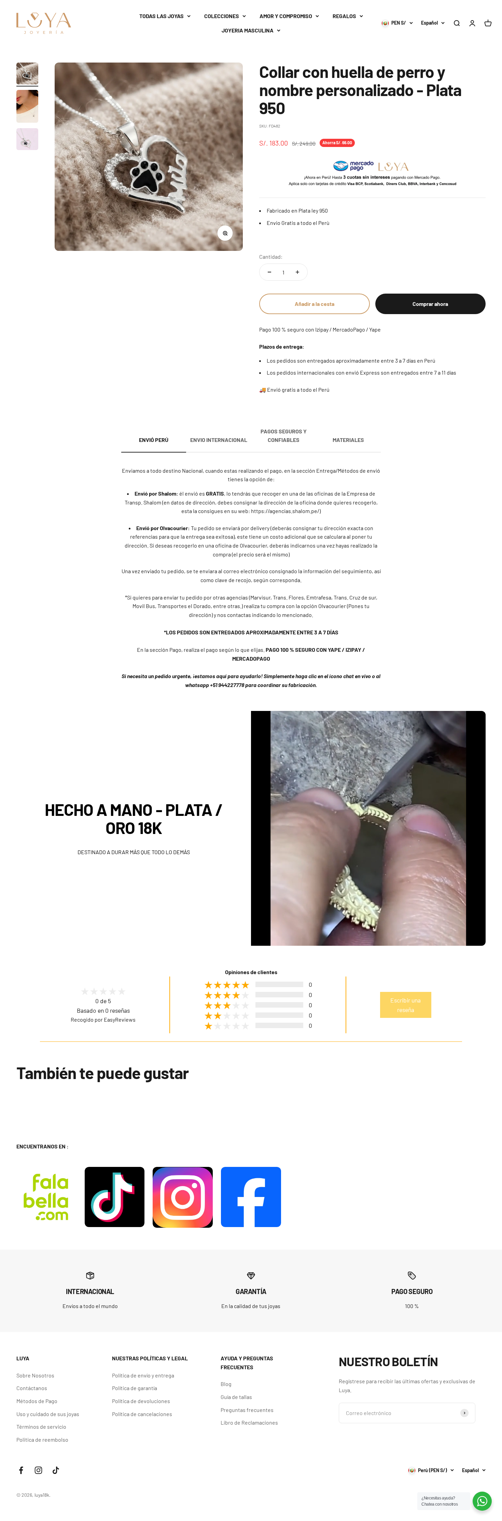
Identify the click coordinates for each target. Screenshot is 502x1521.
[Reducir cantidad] (269, 272)
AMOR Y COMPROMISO (286, 16)
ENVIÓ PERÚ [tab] (153, 439)
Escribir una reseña (405, 1004)
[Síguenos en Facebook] (21, 1470)
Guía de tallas (236, 1397)
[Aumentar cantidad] (297, 272)
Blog (226, 1384)
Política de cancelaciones (142, 1414)
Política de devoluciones (141, 1401)
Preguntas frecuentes (247, 1409)
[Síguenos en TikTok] (55, 1470)
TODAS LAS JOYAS (161, 16)
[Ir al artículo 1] (27, 74)
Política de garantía (134, 1388)
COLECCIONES (221, 16)
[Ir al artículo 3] (27, 140)
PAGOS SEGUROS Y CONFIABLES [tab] (284, 435)
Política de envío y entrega (143, 1375)
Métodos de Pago (36, 1401)
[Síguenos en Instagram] (38, 1470)
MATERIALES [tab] (348, 439)
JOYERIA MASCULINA (248, 30)
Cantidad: (270, 256)
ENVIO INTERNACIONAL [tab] (218, 439)
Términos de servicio (41, 1426)
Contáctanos (31, 1388)
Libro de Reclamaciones (249, 1422)
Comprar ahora (430, 303)
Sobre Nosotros (35, 1375)
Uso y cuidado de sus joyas (47, 1414)
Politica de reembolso (42, 1439)
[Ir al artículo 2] (27, 107)
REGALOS (344, 16)
